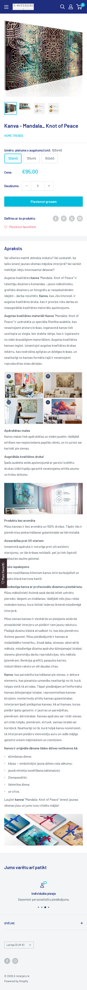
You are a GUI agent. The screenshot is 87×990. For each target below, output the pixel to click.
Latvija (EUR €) (15, 945)
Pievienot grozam (44, 201)
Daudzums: (11, 186)
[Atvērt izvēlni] (6, 7)
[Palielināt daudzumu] (49, 185)
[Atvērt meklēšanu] (62, 6)
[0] (79, 6)
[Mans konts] (71, 6)
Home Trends (13, 135)
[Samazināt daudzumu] (26, 185)
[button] (20, 227)
